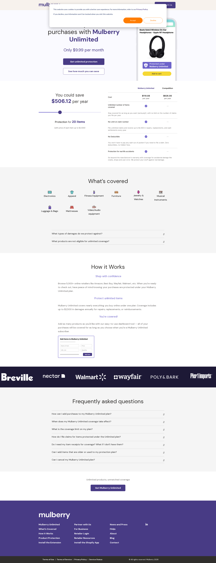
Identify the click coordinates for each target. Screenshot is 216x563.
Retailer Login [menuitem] (81, 533)
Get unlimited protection (83, 61)
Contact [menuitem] (114, 542)
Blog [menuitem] (112, 538)
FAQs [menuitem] (113, 529)
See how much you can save (83, 71)
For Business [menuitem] (81, 529)
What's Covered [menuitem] (47, 529)
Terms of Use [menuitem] (48, 559)
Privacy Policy (142, 9)
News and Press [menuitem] (119, 524)
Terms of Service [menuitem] (64, 559)
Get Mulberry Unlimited (108, 487)
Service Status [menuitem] (95, 559)
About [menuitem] (113, 533)
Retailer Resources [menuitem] (84, 538)
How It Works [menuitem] (46, 533)
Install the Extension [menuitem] (50, 542)
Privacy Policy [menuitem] (80, 559)
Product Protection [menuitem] (49, 538)
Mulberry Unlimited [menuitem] (49, 524)
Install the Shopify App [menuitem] (86, 542)
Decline (153, 20)
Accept (133, 20)
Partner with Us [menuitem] (82, 524)
